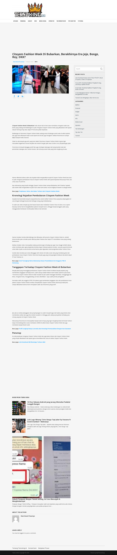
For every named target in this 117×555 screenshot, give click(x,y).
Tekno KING (15, 553)
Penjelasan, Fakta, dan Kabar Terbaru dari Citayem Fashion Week (39, 191)
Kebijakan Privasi (43, 548)
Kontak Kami (32, 548)
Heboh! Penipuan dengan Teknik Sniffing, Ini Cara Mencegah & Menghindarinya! (36, 500)
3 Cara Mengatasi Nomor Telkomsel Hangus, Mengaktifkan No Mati (87, 93)
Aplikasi (15, 21)
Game (77, 115)
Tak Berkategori (61, 21)
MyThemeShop (100, 553)
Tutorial (80, 21)
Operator (51, 21)
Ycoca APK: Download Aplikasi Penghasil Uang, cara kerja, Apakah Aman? (88, 83)
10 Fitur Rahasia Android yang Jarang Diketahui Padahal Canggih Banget (48, 403)
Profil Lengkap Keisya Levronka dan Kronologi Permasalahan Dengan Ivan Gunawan (45, 328)
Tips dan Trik (72, 21)
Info (35, 21)
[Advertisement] (58, 39)
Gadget (30, 21)
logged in (22, 533)
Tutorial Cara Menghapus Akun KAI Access (87, 98)
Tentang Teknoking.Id (19, 548)
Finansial (23, 21)
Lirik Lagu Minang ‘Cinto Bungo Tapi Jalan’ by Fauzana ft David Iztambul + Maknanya (49, 421)
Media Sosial (42, 21)
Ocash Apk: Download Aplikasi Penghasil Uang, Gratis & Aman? (88, 88)
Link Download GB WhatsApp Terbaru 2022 (32, 342)
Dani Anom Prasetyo (18, 61)
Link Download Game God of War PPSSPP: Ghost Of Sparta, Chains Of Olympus (89, 78)
